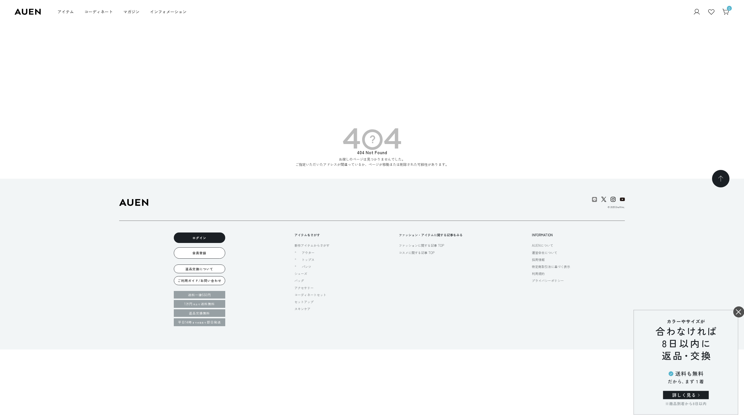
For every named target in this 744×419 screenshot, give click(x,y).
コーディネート (98, 12)
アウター (308, 252)
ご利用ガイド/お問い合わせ (199, 280)
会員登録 (199, 253)
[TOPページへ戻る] (720, 178)
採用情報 (538, 259)
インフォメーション (168, 12)
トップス (308, 259)
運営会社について (544, 252)
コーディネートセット (310, 294)
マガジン (131, 12)
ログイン (199, 237)
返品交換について (199, 269)
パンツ (306, 266)
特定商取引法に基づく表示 (551, 266)
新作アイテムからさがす (312, 245)
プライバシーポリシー (548, 280)
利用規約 (538, 273)
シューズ (300, 273)
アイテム (66, 12)
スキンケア (302, 308)
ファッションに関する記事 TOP (421, 245)
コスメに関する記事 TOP (416, 252)
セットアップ (304, 301)
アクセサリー (304, 287)
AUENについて (542, 245)
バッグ (299, 280)
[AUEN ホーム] (28, 11)
